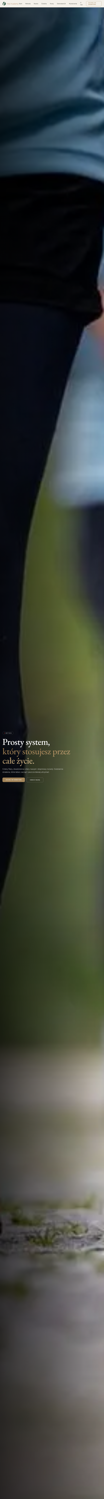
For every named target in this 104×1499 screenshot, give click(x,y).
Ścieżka (44, 3)
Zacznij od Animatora (92, 3)
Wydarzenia (73, 3)
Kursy (52, 3)
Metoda (28, 3)
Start (20, 3)
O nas (81, 3)
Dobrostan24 (61, 3)
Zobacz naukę (35, 780)
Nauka (36, 3)
